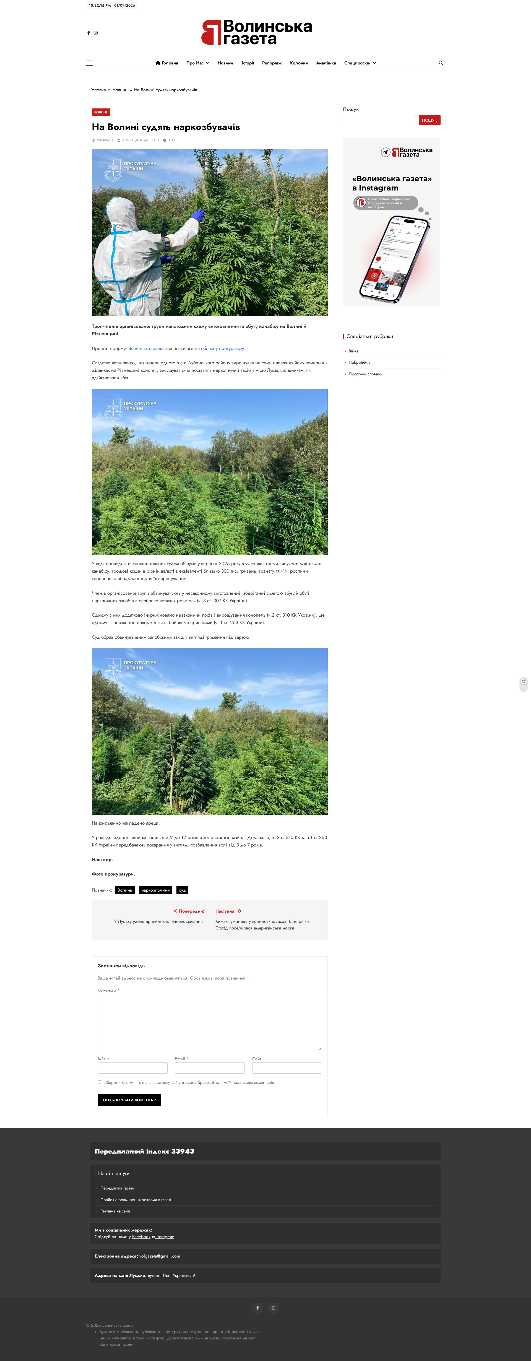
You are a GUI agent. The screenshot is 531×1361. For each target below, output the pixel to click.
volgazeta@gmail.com (159, 1256)
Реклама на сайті (115, 1211)
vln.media (105, 140)
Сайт (256, 1059)
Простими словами (365, 374)
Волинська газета (146, 348)
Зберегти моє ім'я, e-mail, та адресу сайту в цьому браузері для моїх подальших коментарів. (189, 1082)
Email (182, 1059)
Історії (247, 63)
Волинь (125, 890)
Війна (353, 351)
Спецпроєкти (357, 63)
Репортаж (272, 63)
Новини (225, 63)
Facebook (141, 1236)
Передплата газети (117, 1188)
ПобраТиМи (359, 362)
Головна (169, 63)
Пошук (351, 109)
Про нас (195, 63)
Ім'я (103, 1059)
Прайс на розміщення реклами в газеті (135, 1200)
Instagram (164, 1236)
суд (182, 890)
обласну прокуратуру (222, 348)
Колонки (299, 63)
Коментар (109, 990)
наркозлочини (155, 890)
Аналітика (326, 63)
